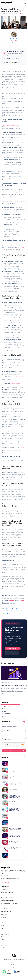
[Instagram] (8, 882)
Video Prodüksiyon (5, 908)
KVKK (14, 967)
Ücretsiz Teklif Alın (12, 653)
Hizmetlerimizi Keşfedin (11, 648)
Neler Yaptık (4, 922)
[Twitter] (6, 882)
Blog (2, 928)
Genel (5, 708)
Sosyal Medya (7, 713)
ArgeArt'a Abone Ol (13, 46)
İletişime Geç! (7, 750)
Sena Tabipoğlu (14, 38)
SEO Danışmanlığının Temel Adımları (9, 903)
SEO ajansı (11, 600)
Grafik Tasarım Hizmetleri (7, 892)
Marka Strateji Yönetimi (6, 897)
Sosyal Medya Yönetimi (6, 906)
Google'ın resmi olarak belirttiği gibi (11, 125)
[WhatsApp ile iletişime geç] (3, 972)
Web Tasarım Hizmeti (6, 911)
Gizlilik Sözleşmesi (14, 964)
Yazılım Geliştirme (5, 914)
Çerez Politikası (14, 962)
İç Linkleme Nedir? (15, 383)
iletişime (22, 600)
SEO (5, 711)
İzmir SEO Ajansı (5, 895)
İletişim (2, 931)
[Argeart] (14, 955)
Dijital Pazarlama (7, 706)
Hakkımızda (4, 920)
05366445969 (4, 876)
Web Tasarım (6, 716)
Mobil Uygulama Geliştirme (7, 900)
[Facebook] (4, 882)
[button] (25, 663)
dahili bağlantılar (18, 376)
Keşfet (2, 925)
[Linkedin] (2, 882)
